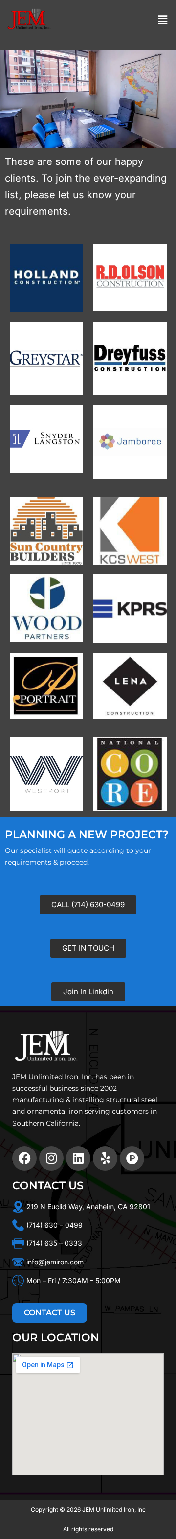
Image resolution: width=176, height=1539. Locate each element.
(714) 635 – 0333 (54, 1243)
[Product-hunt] (132, 1158)
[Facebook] (24, 1158)
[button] (162, 20)
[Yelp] (105, 1158)
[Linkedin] (78, 1158)
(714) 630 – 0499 (54, 1225)
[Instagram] (51, 1158)
